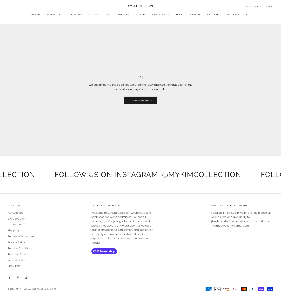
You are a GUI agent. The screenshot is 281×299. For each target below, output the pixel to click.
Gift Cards (233, 14)
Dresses (93, 14)
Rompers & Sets (160, 14)
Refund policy (16, 260)
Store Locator (16, 219)
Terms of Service (18, 254)
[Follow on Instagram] (18, 277)
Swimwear (194, 14)
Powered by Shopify (47, 289)
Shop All (36, 14)
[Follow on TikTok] (26, 277)
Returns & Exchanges (21, 236)
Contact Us (15, 224)
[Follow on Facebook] (9, 277)
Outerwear (122, 14)
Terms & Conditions (20, 248)
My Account (15, 213)
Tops (106, 14)
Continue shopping (141, 100)
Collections (76, 14)
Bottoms (140, 14)
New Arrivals (54, 14)
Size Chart (14, 266)
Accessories (213, 14)
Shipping (13, 230)
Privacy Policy (16, 242)
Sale (247, 14)
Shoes (178, 14)
